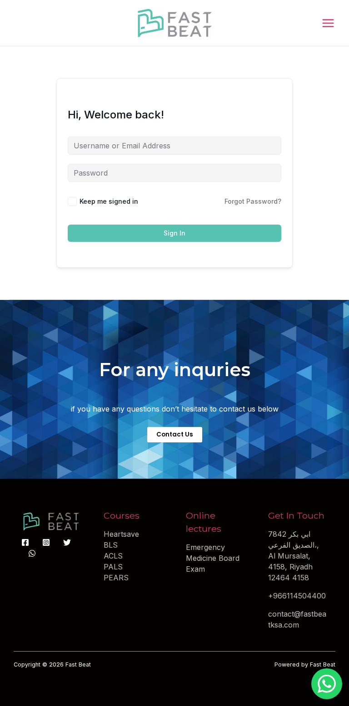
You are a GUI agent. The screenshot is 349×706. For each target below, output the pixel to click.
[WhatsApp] (32, 553)
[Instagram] (46, 542)
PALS (113, 566)
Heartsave (121, 534)
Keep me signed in (109, 201)
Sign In (174, 233)
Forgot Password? (252, 201)
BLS (111, 544)
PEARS (116, 577)
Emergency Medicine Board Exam (212, 558)
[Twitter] (67, 542)
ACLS (113, 555)
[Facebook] (25, 542)
